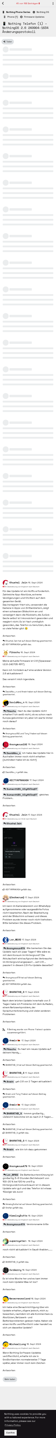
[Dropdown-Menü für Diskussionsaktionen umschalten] (53, 3)
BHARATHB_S (14, 1113)
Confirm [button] (10, 1432)
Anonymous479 (16, 948)
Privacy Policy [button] (13, 1425)
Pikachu (11, 711)
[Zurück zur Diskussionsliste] (3, 3)
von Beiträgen (27, 3)
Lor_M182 (12, 1174)
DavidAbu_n (14, 753)
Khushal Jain (14, 823)
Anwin (10, 1081)
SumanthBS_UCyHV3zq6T (22, 789)
